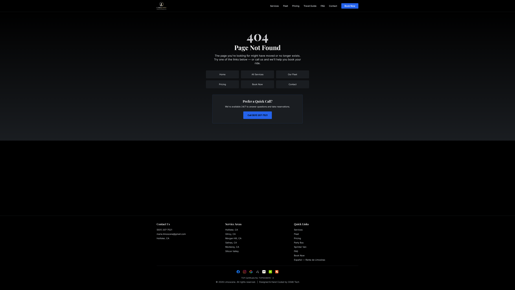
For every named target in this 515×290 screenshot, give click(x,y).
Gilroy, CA (230, 234)
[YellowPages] (264, 271)
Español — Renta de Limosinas (309, 259)
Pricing (295, 6)
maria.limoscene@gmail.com (171, 234)
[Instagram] (244, 271)
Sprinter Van (300, 247)
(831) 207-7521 (164, 229)
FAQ (323, 6)
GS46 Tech (293, 282)
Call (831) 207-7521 (258, 115)
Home (222, 74)
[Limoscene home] (161, 6)
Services (274, 6)
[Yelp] (257, 271)
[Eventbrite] (276, 271)
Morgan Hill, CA (233, 238)
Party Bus (299, 242)
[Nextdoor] (270, 271)
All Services (257, 74)
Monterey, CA (232, 247)
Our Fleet (292, 74)
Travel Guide (310, 6)
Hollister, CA (231, 229)
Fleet (285, 6)
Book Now (350, 6)
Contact (333, 6)
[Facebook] (238, 271)
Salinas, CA (231, 242)
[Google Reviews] (251, 271)
